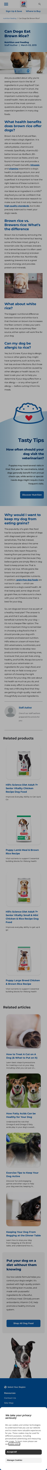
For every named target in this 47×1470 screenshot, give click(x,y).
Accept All (11, 1452)
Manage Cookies (14, 1460)
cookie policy (14, 1444)
